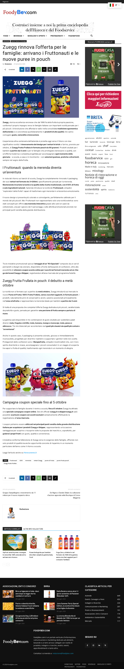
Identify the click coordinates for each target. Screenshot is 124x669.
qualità (107, 181)
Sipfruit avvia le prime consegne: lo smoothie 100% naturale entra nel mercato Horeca (14, 555)
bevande (102, 142)
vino (96, 193)
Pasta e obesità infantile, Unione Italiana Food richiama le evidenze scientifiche (27, 606)
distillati (107, 150)
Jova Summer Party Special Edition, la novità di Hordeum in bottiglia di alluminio (68, 606)
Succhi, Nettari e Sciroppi (18, 41)
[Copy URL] (55, 69)
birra (118, 142)
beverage (110, 142)
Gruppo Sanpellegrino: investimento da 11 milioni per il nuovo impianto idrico (19, 494)
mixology (98, 170)
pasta (92, 181)
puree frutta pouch (63, 460)
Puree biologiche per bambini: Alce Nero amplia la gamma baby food (41, 555)
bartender (94, 142)
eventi (87, 154)
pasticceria (99, 181)
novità (87, 181)
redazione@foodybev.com (63, 653)
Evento (94, 154)
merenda (28, 460)
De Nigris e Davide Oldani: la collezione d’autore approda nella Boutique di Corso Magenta (63, 495)
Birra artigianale (90, 146)
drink (114, 150)
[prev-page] (4, 564)
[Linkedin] (21, 69)
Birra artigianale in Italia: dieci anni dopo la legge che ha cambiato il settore (27, 593)
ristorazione (93, 185)
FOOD (5, 36)
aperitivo (106, 138)
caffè (99, 146)
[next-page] (8, 564)
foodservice (94, 158)
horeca (90, 162)
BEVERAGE (18, 36)
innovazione (103, 163)
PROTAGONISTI (56, 36)
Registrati (5, 2)
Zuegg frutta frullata (10, 463)
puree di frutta (49, 460)
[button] (91, 36)
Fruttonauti (13, 460)
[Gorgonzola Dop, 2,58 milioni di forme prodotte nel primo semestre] (8, 618)
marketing (101, 167)
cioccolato (113, 146)
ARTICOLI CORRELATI (12, 529)
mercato (110, 167)
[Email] (44, 69)
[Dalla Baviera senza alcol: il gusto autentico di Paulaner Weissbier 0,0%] (49, 594)
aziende (113, 138)
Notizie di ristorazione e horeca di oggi (101, 176)
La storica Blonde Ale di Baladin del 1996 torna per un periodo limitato (68, 618)
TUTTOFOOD (89, 194)
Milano (88, 171)
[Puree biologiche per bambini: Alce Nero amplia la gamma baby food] (41, 542)
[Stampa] (49, 69)
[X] (33, 69)
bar (86, 142)
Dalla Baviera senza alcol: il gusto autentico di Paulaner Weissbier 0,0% (68, 593)
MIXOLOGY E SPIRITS (36, 36)
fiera (106, 154)
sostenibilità (92, 189)
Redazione (8, 64)
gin (111, 159)
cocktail (89, 150)
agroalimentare (89, 138)
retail (113, 181)
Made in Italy (91, 166)
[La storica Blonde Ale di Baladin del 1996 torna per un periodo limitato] (49, 618)
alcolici (99, 138)
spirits (104, 189)
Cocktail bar (99, 150)
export (101, 154)
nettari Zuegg (38, 460)
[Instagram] (93, 645)
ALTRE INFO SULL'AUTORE (33, 529)
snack (104, 185)
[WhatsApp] (38, 69)
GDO (21, 460)
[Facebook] (27, 69)
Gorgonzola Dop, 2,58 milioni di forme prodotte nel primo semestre (27, 618)
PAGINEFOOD (74, 36)
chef (105, 145)
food (111, 154)
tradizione (111, 190)
